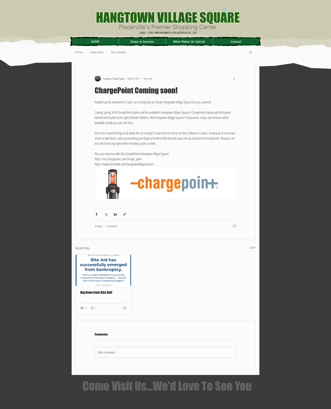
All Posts (79, 52)
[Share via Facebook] (96, 214)
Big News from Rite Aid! (96, 292)
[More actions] (234, 78)
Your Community (118, 52)
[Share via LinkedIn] (115, 214)
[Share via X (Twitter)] (106, 214)
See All (253, 247)
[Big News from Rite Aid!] (103, 270)
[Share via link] (124, 214)
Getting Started (96, 52)
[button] (250, 52)
